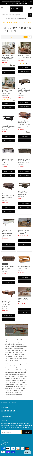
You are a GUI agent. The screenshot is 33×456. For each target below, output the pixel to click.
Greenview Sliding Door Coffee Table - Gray (8, 160)
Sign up (27, 432)
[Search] (30, 15)
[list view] (29, 37)
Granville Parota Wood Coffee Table (24, 56)
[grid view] (26, 37)
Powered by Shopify (6, 444)
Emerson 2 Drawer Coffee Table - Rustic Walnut (8, 268)
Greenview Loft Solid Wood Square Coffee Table (24, 193)
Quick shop (8, 69)
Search (3, 440)
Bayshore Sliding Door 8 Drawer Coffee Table (7, 91)
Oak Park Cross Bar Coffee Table (8, 127)
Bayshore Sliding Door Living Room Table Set (24, 231)
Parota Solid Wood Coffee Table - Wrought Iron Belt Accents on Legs (24, 123)
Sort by (10, 37)
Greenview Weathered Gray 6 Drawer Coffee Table (8, 196)
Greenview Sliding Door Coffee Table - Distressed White (8, 57)
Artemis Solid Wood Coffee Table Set (24, 300)
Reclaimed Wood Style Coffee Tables (19, 22)
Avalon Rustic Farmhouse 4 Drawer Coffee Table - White (7, 232)
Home (3, 22)
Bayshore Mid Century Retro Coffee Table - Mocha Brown (7, 303)
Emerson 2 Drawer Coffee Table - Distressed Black (24, 160)
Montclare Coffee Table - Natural (24, 267)
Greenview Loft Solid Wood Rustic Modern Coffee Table (24, 91)
